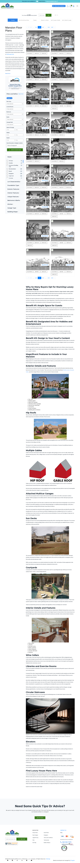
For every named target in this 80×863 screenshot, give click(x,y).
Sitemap (48, 858)
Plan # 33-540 (45, 206)
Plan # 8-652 (70, 128)
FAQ (33, 840)
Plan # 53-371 (70, 264)
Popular (35, 20)
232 (49, 27)
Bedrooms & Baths (14, 200)
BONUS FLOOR (68, 79)
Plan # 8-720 (70, 154)
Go (48, 15)
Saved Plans (46, 832)
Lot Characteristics (14, 181)
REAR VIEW (61, 213)
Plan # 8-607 (45, 99)
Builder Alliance (47, 842)
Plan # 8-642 (45, 128)
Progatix (73, 860)
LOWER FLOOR (54, 245)
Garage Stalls (10, 122)
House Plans (35, 832)
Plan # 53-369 (70, 235)
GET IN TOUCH (40, 817)
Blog (61, 832)
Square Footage (10, 127)
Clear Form (20, 93)
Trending (13, 20)
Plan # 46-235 (70, 206)
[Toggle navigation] (77, 6)
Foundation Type (13, 185)
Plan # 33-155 (45, 180)
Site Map (34, 842)
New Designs (35, 835)
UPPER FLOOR (44, 53)
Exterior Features (13, 189)
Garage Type (12, 208)
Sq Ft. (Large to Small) (55, 20)
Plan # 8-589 (45, 72)
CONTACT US (63, 830)
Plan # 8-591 (70, 72)
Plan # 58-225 (45, 235)
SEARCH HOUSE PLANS (16, 149)
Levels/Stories (10, 106)
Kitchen (10, 204)
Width (8, 132)
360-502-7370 (66, 842)
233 (52, 27)
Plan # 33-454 (70, 180)
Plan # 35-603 (45, 46)
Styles (10, 157)
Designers (46, 835)
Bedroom (9, 111)
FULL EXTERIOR (29, 53)
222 (36, 27)
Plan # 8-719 (45, 154)
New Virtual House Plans (24, 20)
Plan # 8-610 (70, 99)
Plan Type (9, 101)
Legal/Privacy (35, 837)
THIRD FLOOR (29, 245)
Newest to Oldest (45, 20)
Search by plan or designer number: (15, 143)
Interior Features (13, 193)
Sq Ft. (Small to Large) (66, 20)
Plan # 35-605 (70, 46)
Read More (7, 73)
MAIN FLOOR (37, 53)
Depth (8, 137)
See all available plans (51, 1)
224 (43, 27)
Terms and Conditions (48, 837)
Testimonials (46, 840)
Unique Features (13, 196)
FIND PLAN (22, 839)
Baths (8, 117)
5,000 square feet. (10, 54)
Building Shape (13, 211)
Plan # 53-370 (45, 264)
